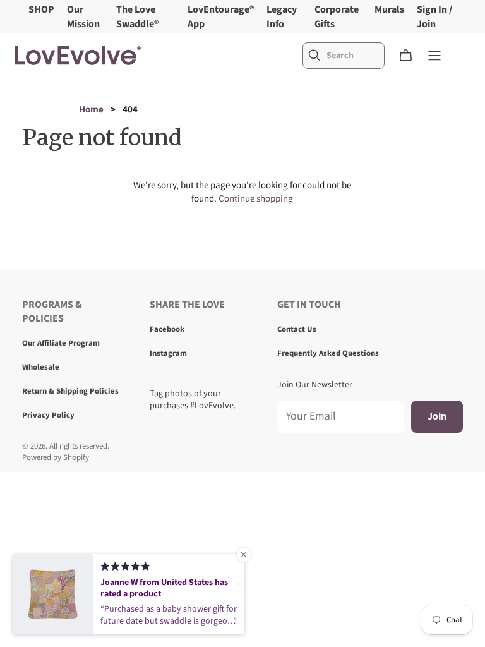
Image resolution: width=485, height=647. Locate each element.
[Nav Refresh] (434, 55)
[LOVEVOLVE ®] (78, 55)
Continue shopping (256, 198)
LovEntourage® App (221, 16)
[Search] (314, 55)
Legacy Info (281, 16)
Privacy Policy (48, 415)
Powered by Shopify (55, 457)
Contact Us (296, 329)
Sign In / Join (434, 16)
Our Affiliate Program (61, 343)
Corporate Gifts (336, 16)
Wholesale (40, 367)
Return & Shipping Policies (70, 391)
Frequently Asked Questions (328, 353)
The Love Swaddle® (137, 16)
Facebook (167, 329)
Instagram (168, 353)
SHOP (41, 9)
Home (91, 109)
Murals (389, 9)
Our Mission (83, 16)
